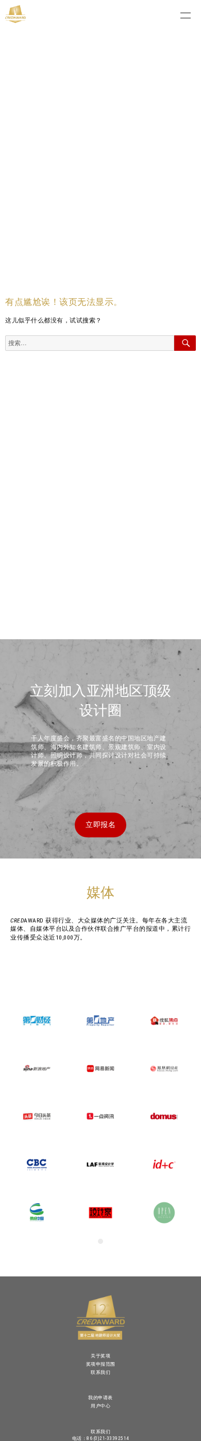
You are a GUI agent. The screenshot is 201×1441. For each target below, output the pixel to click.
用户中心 (100, 1405)
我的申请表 (100, 1397)
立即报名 (100, 824)
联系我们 (100, 1372)
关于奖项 (100, 1355)
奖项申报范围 (100, 1364)
